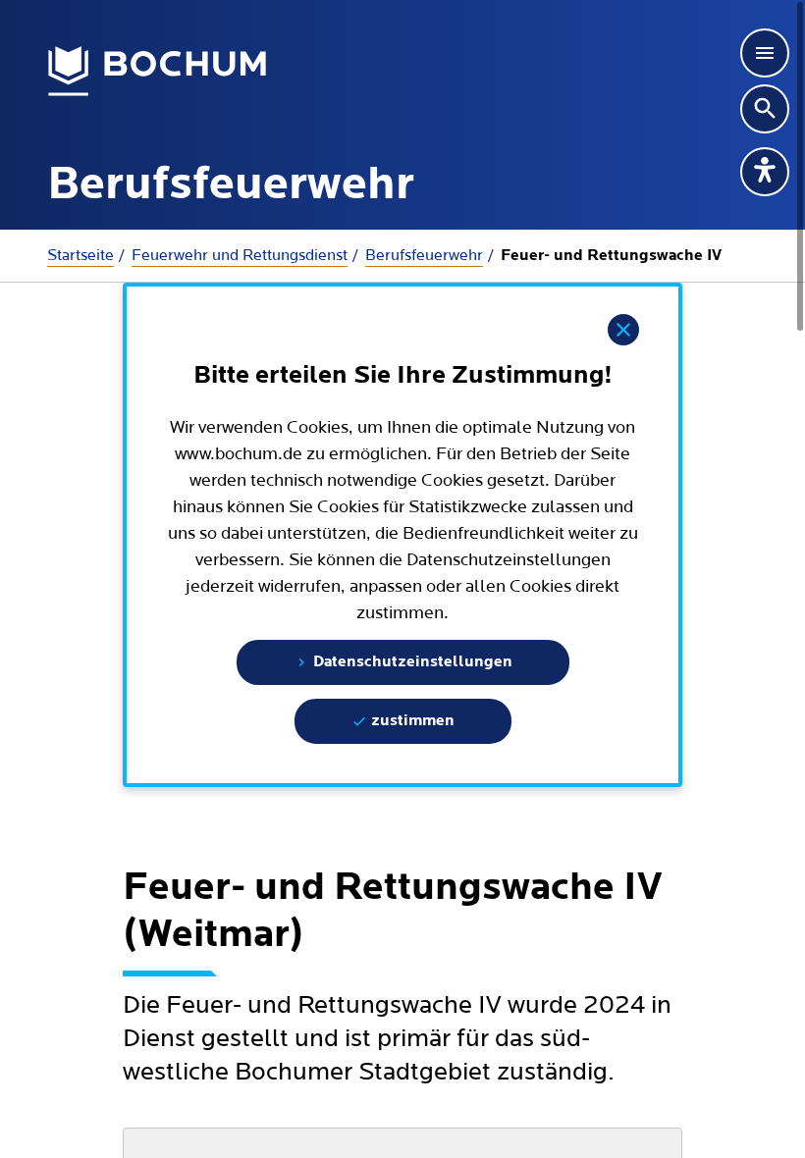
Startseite (80, 255)
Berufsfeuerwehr (424, 255)
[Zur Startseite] (157, 71)
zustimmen (411, 721)
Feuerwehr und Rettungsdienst (240, 255)
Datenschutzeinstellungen (410, 662)
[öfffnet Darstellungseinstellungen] (764, 171)
